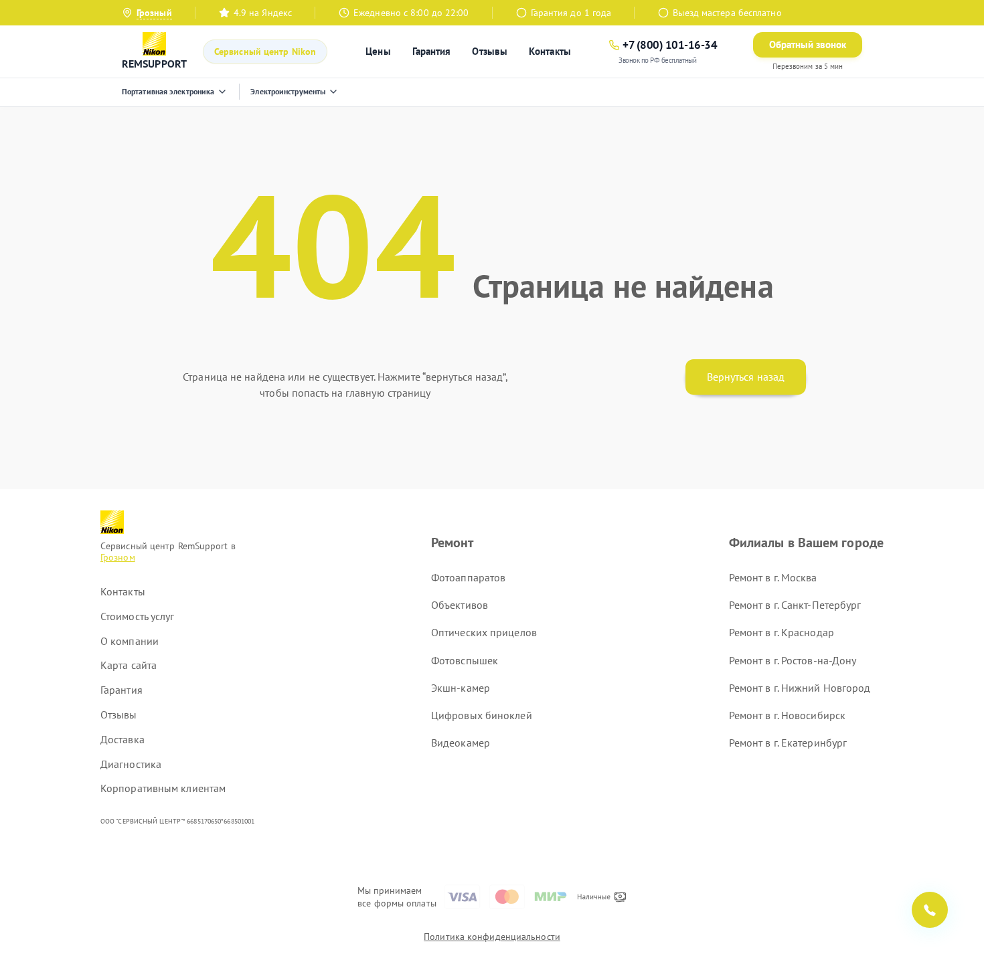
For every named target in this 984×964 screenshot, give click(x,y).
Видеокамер (460, 742)
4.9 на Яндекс (263, 13)
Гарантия (431, 51)
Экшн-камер (460, 687)
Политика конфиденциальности (492, 937)
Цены (377, 51)
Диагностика (130, 764)
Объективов (459, 604)
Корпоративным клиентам (163, 788)
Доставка (122, 739)
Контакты (550, 51)
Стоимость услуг (137, 616)
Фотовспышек (464, 660)
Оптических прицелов (484, 632)
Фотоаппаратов (468, 577)
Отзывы (489, 51)
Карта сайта (128, 665)
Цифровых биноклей (481, 715)
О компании (129, 641)
